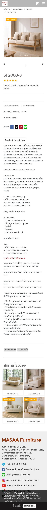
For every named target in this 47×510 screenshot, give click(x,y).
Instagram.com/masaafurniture (22, 480)
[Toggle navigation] (43, 3)
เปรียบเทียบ (29, 105)
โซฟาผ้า (16, 111)
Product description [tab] (15, 140)
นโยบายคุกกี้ (17, 501)
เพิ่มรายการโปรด (12, 105)
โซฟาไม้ (24, 111)
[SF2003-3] (23, 37)
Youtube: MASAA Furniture (21, 485)
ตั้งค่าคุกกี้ (16, 506)
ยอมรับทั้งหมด (29, 506)
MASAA (15, 117)
